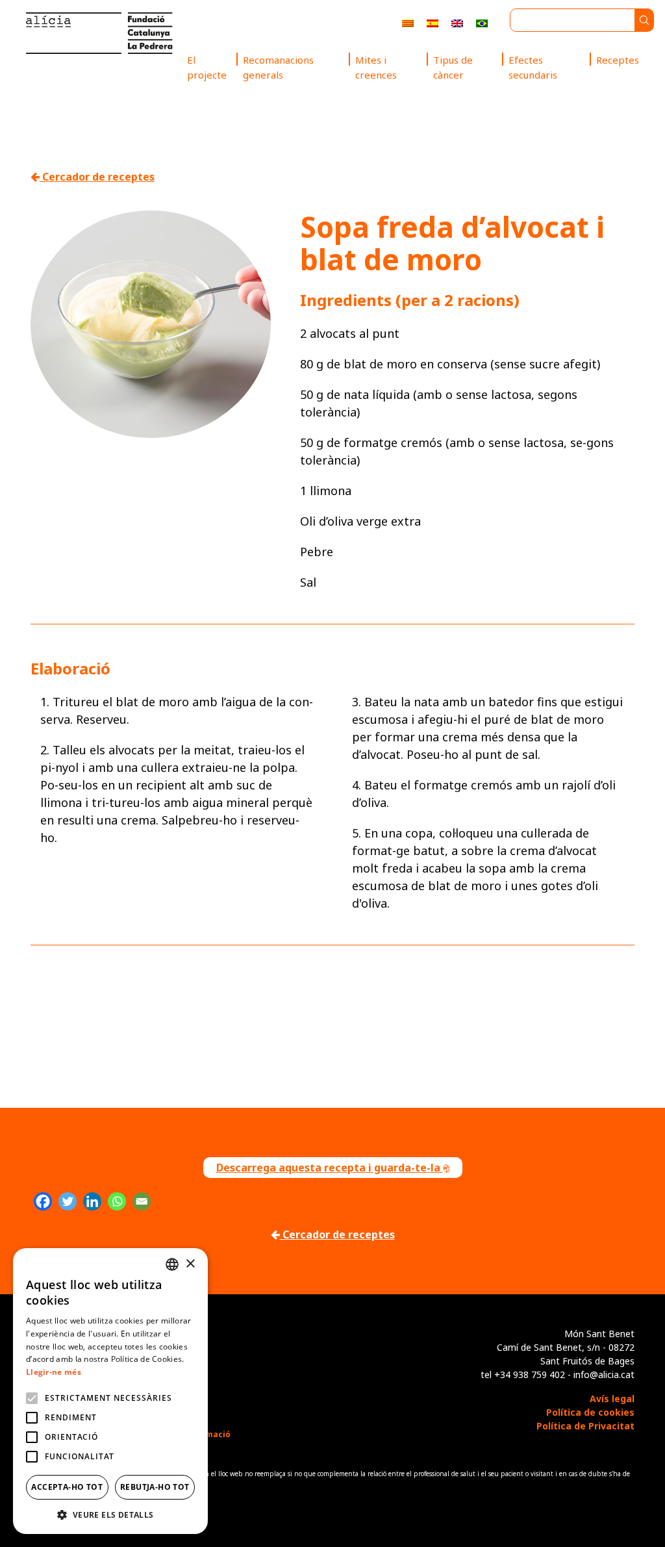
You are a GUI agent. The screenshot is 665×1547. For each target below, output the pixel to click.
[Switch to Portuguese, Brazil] (482, 22)
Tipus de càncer (453, 67)
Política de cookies (590, 1412)
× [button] (190, 1264)
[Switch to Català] (407, 22)
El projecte (207, 67)
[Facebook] (43, 1201)
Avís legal (612, 1398)
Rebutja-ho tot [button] (155, 1486)
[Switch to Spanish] (432, 22)
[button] (110, 1514)
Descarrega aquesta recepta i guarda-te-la (329, 1167)
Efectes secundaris (532, 67)
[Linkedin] (92, 1201)
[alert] (110, 1391)
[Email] (141, 1201)
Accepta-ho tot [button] (67, 1486)
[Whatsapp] (117, 1201)
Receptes (617, 59)
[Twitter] (67, 1201)
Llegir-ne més (53, 1371)
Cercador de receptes (97, 177)
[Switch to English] (457, 22)
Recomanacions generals (278, 67)
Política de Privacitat (585, 1426)
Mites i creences (376, 67)
